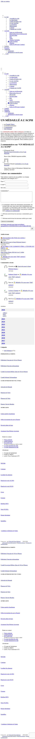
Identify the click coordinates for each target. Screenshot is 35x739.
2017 (3, 341)
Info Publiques (8, 129)
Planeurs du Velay (5, 398)
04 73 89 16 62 (8, 443)
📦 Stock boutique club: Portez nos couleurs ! (13, 238)
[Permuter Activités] (30, 89)
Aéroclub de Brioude (6, 387)
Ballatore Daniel (12, 274)
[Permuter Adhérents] (30, 111)
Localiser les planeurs (6, 475)
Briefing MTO (4, 503)
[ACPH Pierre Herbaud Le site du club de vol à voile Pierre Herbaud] (9, 12)
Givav (2, 492)
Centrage (3, 469)
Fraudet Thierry (10, 124)
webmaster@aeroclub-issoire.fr (9, 542)
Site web (3, 187)
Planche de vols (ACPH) (7, 480)
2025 (3, 319)
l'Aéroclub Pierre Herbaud (14, 541)
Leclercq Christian (13, 290)
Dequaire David (8, 152)
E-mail (3, 184)
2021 (3, 330)
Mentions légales (21, 542)
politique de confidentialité (12, 210)
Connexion (11, 51)
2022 (3, 327)
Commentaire (5, 190)
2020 (3, 332)
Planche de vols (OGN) (7, 486)
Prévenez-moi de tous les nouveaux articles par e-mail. (17, 218)
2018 (3, 338)
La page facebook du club (11, 445)
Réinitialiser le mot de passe (15, 52)
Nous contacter (8, 439)
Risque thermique (5, 515)
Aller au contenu (5, 1)
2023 (3, 324)
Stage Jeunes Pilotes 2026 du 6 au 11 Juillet (12, 252)
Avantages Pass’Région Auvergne (10, 431)
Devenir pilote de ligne (7, 425)
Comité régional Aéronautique (9, 377)
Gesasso (3, 498)
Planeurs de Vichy (5, 392)
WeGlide (3, 463)
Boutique (6, 47)
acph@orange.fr (8, 441)
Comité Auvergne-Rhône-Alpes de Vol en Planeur (14, 371)
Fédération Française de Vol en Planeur (11, 360)
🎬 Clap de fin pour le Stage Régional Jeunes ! (13, 242)
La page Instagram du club (11, 447)
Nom (2, 181)
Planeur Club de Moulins (7, 404)
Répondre (6, 153)
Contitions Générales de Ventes (9, 530)
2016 (3, 343)
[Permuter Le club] (30, 74)
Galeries (6, 46)
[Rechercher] (32, 228)
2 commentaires (8, 127)
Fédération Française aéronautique (10, 366)
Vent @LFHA (4, 509)
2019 (3, 335)
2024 (3, 322)
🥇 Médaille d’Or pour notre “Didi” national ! (13, 256)
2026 (3, 310)
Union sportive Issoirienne (8, 414)
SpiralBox (3, 521)
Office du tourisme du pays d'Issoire (10, 419)
